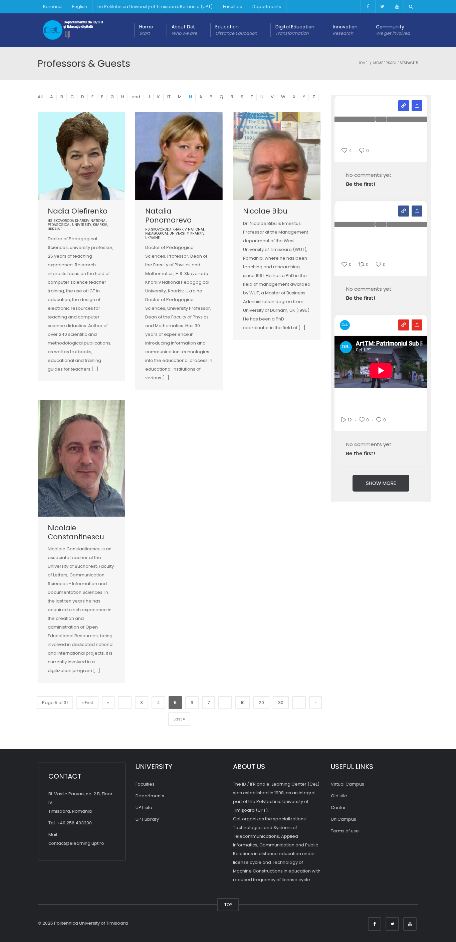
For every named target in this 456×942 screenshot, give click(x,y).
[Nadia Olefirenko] (81, 156)
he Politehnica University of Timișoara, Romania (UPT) (155, 6)
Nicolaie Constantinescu (76, 532)
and (136, 97)
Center (338, 807)
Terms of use (345, 831)
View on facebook (403, 211)
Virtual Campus (347, 784)
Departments (266, 6)
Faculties (232, 6)
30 (280, 702)
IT (169, 97)
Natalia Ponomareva (168, 215)
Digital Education (294, 29)
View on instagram (403, 105)
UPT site (144, 807)
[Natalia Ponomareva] (179, 156)
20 (261, 702)
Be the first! (360, 183)
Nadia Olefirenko (77, 211)
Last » (179, 719)
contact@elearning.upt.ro (76, 843)
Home (146, 29)
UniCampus (343, 819)
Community (393, 29)
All (40, 97)
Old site (339, 796)
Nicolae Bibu (265, 211)
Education (236, 29)
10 (243, 702)
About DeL (184, 29)
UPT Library (147, 819)
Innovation (345, 29)
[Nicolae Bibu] (276, 156)
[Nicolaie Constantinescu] (81, 458)
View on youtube (403, 324)
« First (87, 702)
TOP (228, 905)
